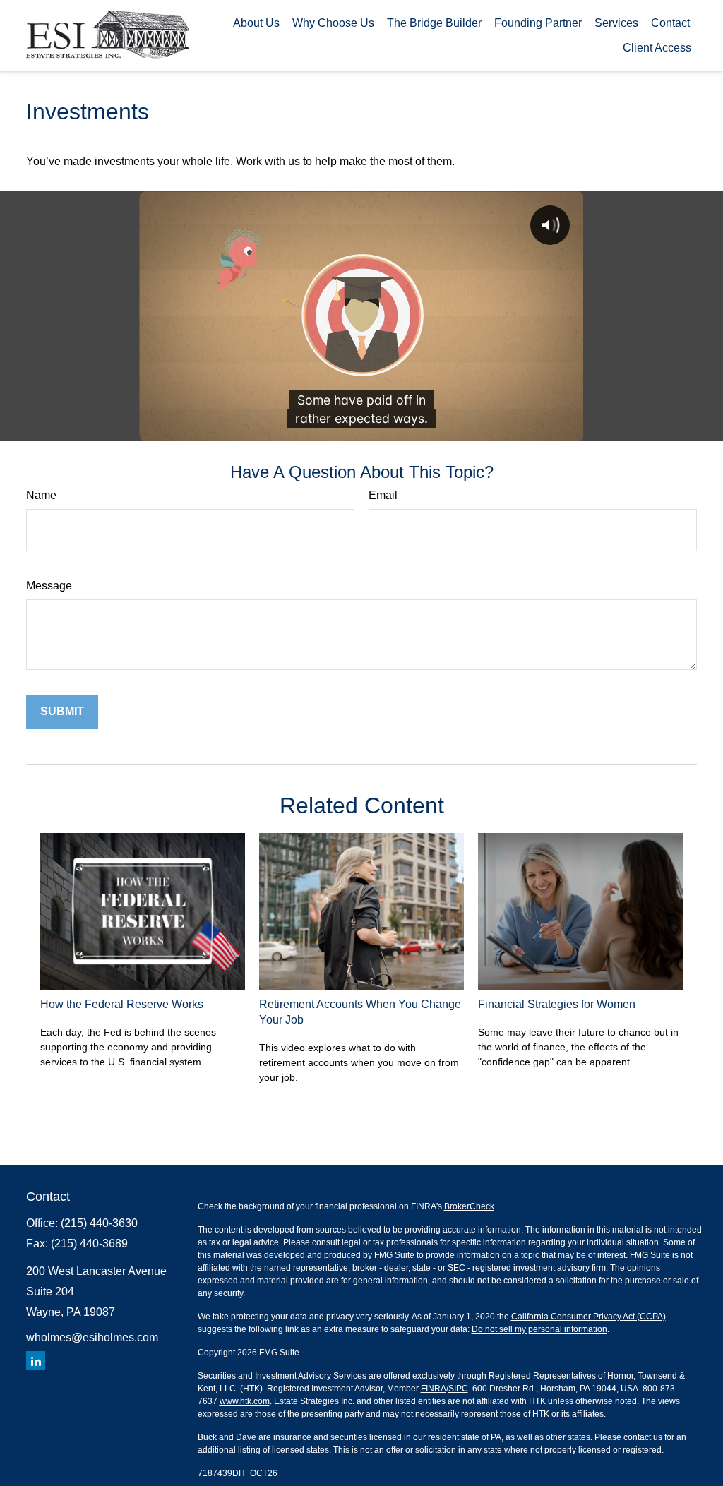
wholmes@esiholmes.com (92, 1337)
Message (49, 586)
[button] (256, 23)
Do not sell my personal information (539, 1329)
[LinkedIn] (35, 1360)
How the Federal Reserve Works (121, 1004)
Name (41, 495)
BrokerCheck (469, 1206)
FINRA (433, 1389)
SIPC (458, 1389)
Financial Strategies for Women (556, 1004)
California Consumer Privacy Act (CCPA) (588, 1317)
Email (383, 495)
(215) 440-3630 (99, 1223)
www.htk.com (245, 1401)
